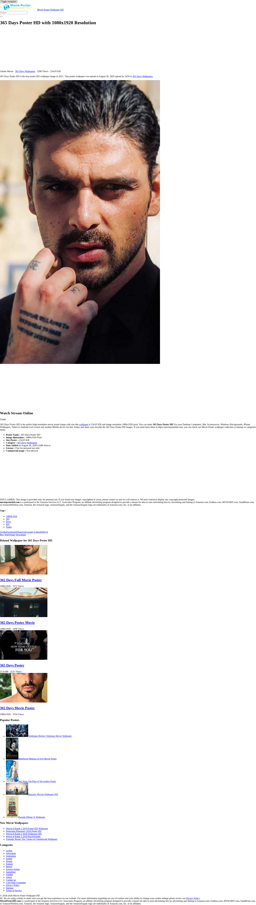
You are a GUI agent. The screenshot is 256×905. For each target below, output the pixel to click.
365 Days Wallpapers (25, 71)
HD (7, 524)
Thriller (9, 874)
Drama (9, 861)
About (9, 877)
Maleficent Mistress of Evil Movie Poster (37, 758)
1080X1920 (11, 516)
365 (7, 519)
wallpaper (83, 424)
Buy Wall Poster (7, 534)
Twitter (3, 532)
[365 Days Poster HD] (128, 222)
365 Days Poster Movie (17, 622)
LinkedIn (38, 532)
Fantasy (9, 864)
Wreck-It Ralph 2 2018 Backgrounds (23, 836)
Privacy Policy (13, 885)
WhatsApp (21, 532)
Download (21, 534)
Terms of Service (14, 890)
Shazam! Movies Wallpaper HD (43, 794)
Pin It (45, 532)
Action (9, 850)
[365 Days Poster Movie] (23, 616)
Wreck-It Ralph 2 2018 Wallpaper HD (24, 834)
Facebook (11, 532)
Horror (9, 866)
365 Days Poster (12, 665)
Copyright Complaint (16, 882)
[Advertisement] (89, 49)
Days (8, 521)
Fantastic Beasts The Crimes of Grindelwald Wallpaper (31, 839)
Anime (9, 858)
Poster (9, 527)
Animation (11, 856)
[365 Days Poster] (23, 659)
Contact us (11, 880)
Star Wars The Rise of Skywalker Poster (37, 781)
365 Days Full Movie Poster (21, 580)
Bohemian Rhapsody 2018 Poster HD (23, 831)
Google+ (30, 532)
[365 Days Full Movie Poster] (23, 573)
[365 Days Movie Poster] (23, 701)
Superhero (11, 872)
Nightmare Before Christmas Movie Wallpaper (50, 736)
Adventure (11, 853)
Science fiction (13, 869)
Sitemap (9, 888)
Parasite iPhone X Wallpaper (31, 817)
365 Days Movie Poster (17, 708)
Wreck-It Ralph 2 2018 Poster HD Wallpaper (27, 828)
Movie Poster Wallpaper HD (50, 9)
